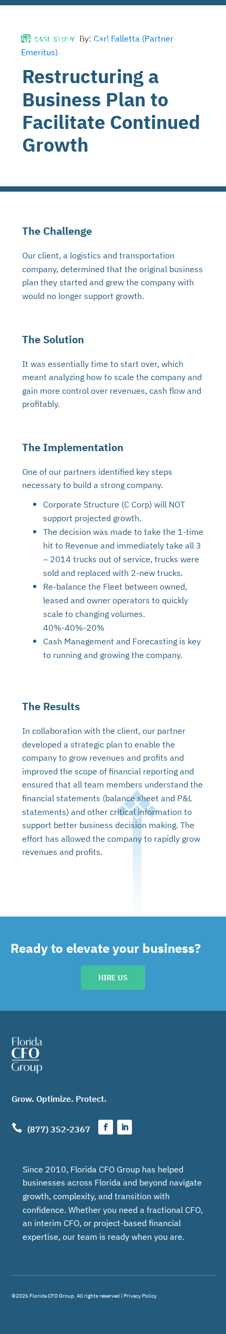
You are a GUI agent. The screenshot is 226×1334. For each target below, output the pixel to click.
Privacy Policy (140, 1295)
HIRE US (113, 977)
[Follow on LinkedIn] (124, 1127)
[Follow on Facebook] (105, 1127)
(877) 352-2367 (58, 1128)
